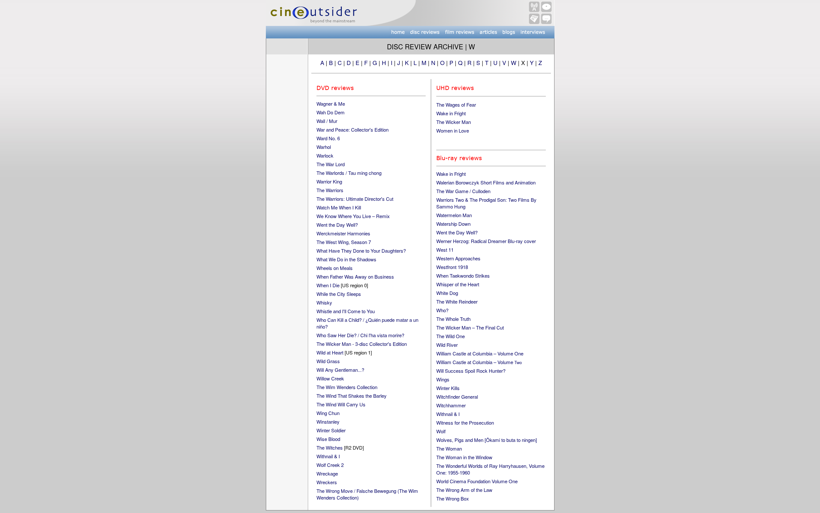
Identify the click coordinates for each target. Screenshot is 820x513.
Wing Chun (328, 413)
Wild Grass (328, 361)
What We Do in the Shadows (346, 259)
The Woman (449, 448)
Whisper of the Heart (457, 284)
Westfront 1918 (452, 267)
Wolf (441, 431)
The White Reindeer (457, 301)
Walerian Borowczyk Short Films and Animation (486, 182)
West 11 (445, 249)
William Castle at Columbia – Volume (479, 362)
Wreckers (326, 482)
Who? (442, 310)
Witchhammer (451, 405)
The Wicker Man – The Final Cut (470, 327)
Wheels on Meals (334, 268)
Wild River (447, 344)
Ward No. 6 (328, 138)
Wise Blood (328, 439)
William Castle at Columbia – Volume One (479, 353)
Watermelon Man (454, 215)
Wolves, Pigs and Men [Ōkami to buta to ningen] (486, 439)
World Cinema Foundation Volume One (477, 481)
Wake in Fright (451, 113)
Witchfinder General (457, 396)
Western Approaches (458, 258)
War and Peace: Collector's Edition (352, 129)
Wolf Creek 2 (330, 464)
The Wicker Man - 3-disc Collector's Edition (361, 343)
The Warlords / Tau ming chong (348, 172)
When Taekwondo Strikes (463, 275)
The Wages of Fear (456, 104)
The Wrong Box (452, 498)
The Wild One (450, 336)
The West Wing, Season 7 (343, 242)
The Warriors (329, 190)
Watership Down (453, 223)
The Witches (329, 447)
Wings (442, 379)
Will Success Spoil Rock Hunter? (470, 370)
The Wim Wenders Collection (346, 387)
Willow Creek (330, 378)
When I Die (328, 285)
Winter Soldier (331, 430)
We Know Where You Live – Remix (353, 216)
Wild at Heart (329, 352)
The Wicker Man (453, 121)
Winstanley (328, 421)
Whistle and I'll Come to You (345, 311)
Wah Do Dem (330, 112)
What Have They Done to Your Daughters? (361, 250)
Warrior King (329, 181)
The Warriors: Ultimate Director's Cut (354, 198)
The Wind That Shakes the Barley (351, 395)
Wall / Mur (326, 121)
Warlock (324, 155)
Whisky (324, 302)
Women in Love (452, 130)
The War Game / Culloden (463, 191)
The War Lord (330, 164)
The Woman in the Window (464, 457)
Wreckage (327, 473)
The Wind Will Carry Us (340, 404)
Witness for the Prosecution (465, 422)
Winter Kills (448, 388)
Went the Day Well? (337, 224)
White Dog (447, 292)
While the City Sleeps (338, 293)
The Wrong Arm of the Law (464, 489)
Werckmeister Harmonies (343, 233)
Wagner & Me (330, 103)
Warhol (323, 146)
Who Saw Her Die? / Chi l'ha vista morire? (360, 335)
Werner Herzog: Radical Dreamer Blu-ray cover (486, 241)
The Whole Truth (453, 318)
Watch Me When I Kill (338, 207)
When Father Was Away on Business (355, 276)
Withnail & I (328, 456)
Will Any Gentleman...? (340, 369)
